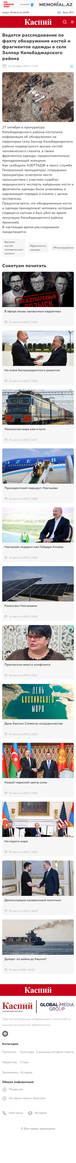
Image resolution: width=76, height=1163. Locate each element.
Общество (9, 1062)
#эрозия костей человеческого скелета (13, 247)
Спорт (24, 1062)
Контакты (15, 1113)
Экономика (10, 1072)
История (26, 1072)
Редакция (15, 1089)
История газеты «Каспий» (27, 1098)
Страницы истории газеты (55, 1052)
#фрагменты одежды (38, 247)
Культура (27, 1052)
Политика (9, 1052)
